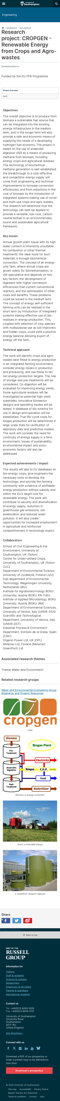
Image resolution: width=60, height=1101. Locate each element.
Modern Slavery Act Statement (22, 1093)
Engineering (9, 14)
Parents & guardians (17, 990)
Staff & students (15, 975)
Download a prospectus (29, 1070)
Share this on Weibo (27, 920)
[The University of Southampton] (30, 3)
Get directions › (14, 1033)
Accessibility (25, 1089)
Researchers (12, 983)
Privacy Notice (41, 1089)
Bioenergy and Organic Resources (22, 693)
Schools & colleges (16, 979)
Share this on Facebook (2, 919)
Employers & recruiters (18, 986)
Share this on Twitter (16, 920)
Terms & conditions (17, 1096)
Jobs (42, 1096)
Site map (12, 1089)
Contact (33, 1096)
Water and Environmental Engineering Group (29, 690)
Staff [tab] (5, 96)
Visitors (10, 971)
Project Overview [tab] (10, 90)
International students (18, 994)
